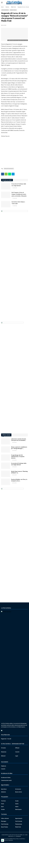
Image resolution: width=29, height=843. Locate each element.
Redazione (3, 751)
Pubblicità (3, 766)
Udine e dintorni (5, 818)
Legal (16, 755)
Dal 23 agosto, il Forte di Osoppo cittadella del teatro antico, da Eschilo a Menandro (19, 194)
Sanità (16, 803)
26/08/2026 (14, 442)
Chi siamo (3, 747)
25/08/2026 (14, 450)
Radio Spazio (18, 809)
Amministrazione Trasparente (7, 840)
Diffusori (17, 747)
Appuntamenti (18, 818)
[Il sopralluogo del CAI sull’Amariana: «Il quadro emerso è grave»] (5, 457)
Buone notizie (18, 792)
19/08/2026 (15, 198)
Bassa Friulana (4, 827)
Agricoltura (4, 789)
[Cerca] (27, 2)
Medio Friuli (18, 827)
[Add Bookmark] (8, 25)
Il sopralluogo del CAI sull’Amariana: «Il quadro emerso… (17, 456)
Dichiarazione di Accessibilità (7, 838)
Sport (2, 806)
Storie (2, 803)
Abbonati (3, 755)
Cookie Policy (22, 838)
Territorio (3, 800)
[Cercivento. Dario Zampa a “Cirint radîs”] (5, 204)
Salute (16, 806)
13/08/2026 (15, 205)
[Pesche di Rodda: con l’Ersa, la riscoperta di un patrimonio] (5, 482)
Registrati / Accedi (6, 738)
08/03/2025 (3, 25)
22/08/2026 (15, 187)
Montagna (3, 821)
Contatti (17, 751)
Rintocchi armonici (8, 168)
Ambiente (3, 792)
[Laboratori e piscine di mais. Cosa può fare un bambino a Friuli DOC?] (5, 441)
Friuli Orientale (4, 824)
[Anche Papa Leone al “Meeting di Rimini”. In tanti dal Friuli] (5, 474)
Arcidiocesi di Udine (5, 777)
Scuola (16, 800)
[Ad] (14, 152)
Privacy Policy (16, 838)
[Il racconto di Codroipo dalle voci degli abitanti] (5, 186)
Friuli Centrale (18, 821)
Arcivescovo (18, 789)
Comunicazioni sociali (6, 780)
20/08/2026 (14, 474)
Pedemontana (18, 824)
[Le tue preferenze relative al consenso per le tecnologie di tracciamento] (2, 840)
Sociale (3, 809)
